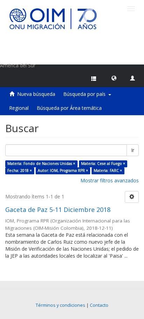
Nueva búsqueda (36, 94)
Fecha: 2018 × (19, 170)
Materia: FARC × (108, 170)
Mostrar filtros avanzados (109, 180)
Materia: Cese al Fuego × (103, 163)
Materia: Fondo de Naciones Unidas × (41, 163)
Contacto (99, 305)
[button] (114, 78)
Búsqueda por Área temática (69, 108)
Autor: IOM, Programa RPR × (63, 170)
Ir (132, 150)
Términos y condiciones (60, 305)
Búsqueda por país (85, 94)
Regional (19, 108)
